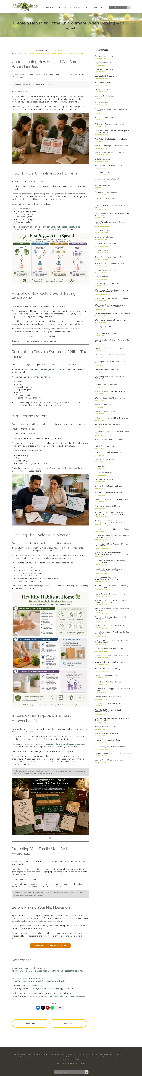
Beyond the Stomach (103, 63)
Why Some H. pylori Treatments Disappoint (111, 298)
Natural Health (41, 50)
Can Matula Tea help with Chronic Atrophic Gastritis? (111, 362)
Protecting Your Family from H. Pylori (109, 649)
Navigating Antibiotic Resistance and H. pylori (112, 753)
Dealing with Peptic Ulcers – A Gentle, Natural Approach (112, 432)
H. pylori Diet (100, 466)
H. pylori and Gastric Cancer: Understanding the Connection (111, 586)
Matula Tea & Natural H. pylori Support (109, 733)
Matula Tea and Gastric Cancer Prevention (111, 440)
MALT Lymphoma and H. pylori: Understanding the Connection (107, 578)
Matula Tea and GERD (103, 405)
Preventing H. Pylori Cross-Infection (108, 682)
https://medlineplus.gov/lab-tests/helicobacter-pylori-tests (38, 981)
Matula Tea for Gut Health (105, 446)
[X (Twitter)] (43, 1008)
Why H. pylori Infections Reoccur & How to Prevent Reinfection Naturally (111, 291)
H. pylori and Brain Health (104, 199)
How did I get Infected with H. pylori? (109, 669)
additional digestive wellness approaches (64, 744)
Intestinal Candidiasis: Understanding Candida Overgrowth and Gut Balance (112, 610)
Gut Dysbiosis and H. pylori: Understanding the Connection (111, 561)
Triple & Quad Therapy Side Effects (108, 257)
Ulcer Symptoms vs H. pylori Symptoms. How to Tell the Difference (112, 536)
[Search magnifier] (128, 7)
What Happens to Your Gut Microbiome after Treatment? (112, 214)
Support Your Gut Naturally (105, 117)
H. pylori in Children (102, 277)
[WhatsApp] (52, 1008)
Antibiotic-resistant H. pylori (105, 244)
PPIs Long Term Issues (103, 172)
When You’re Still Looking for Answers (109, 355)
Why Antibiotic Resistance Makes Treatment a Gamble (112, 206)
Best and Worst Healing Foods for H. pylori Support (111, 110)
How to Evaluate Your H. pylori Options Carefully (110, 223)
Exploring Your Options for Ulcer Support (110, 675)
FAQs (86, 7)
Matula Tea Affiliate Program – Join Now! (110, 348)
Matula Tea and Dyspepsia (105, 411)
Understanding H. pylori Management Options (112, 529)
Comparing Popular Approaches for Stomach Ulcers (112, 689)
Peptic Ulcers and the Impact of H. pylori (110, 594)
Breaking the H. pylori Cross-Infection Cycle (111, 655)
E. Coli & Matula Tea (102, 159)
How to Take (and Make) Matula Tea (109, 166)
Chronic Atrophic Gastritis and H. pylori (109, 486)
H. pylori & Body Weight (104, 186)
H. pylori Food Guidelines (104, 250)
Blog (103, 7)
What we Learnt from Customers (107, 333)
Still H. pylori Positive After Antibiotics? (110, 124)
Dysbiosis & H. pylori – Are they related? (110, 662)
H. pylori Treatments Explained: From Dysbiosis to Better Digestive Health (109, 513)
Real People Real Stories (104, 103)
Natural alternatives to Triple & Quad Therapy (112, 313)
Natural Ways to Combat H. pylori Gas (109, 625)
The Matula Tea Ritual (103, 83)
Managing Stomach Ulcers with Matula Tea (111, 499)
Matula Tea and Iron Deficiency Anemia (110, 391)
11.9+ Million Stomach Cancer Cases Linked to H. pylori (112, 341)
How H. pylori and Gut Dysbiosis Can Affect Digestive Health (111, 641)
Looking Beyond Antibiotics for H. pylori (110, 760)
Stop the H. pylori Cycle (104, 69)
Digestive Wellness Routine (105, 270)
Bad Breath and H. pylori (104, 479)
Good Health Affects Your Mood (107, 96)
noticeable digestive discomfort (50, 369)
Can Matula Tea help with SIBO (107, 370)
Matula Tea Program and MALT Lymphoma (111, 418)
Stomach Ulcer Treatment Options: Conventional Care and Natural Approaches (111, 553)
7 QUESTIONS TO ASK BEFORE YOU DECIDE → (50, 945)
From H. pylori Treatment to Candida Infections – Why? (109, 711)
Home (14, 54)
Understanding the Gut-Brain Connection (110, 747)
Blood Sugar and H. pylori (104, 473)
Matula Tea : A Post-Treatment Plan (108, 453)
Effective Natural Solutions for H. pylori (109, 697)
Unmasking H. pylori (102, 230)
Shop (95, 7)
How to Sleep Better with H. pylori (108, 283)
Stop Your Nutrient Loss (104, 56)
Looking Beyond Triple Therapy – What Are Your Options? (111, 545)
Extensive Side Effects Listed (106, 385)
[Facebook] (38, 1008)
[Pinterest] (48, 1008)
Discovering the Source (104, 237)
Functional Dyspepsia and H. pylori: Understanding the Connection (108, 570)
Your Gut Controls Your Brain (106, 76)
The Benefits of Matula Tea (105, 727)
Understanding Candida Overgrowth (109, 703)
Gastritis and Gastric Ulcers (105, 459)
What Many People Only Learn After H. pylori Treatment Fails (112, 719)
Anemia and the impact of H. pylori (108, 506)
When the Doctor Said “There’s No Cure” (110, 398)
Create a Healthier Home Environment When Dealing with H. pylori (112, 618)
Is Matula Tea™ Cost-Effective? (107, 179)
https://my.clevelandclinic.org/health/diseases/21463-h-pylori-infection (43, 988)
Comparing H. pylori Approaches (107, 192)
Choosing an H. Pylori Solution (106, 327)
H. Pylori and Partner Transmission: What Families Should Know (110, 601)
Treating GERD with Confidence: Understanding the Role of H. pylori (108, 522)
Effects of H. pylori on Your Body (107, 425)
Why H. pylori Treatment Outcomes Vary (110, 320)
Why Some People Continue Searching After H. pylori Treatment (112, 131)
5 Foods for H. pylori (102, 89)
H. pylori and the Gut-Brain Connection (109, 740)
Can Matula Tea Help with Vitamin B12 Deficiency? (109, 377)
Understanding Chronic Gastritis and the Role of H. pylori (112, 633)
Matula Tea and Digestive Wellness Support (111, 146)
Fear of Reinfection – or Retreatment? (109, 264)
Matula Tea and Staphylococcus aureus (110, 152)
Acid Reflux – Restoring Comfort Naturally (111, 139)
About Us (50, 7)
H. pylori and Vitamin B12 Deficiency (108, 493)
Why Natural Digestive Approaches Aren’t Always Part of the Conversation (111, 306)
